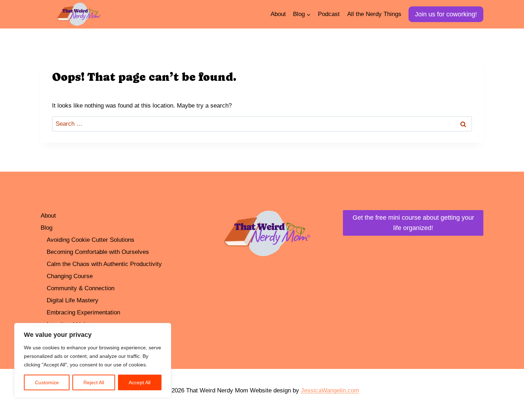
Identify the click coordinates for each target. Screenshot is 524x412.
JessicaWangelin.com (330, 390)
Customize (47, 382)
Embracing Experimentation (83, 312)
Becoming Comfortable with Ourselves (98, 252)
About (278, 14)
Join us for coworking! (446, 14)
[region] (92, 360)
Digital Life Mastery (72, 300)
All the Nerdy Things (374, 14)
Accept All (139, 382)
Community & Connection (80, 288)
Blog (46, 227)
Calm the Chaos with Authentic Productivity (104, 264)
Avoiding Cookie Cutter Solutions (90, 239)
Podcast (329, 14)
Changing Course (70, 276)
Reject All (93, 382)
